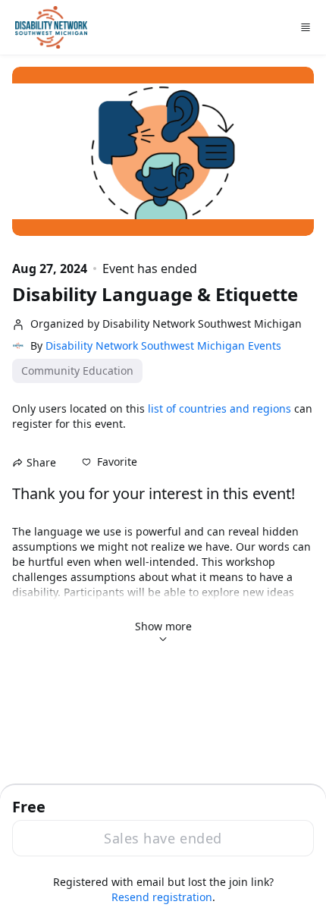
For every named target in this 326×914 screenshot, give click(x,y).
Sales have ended (162, 838)
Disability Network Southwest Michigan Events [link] (163, 346)
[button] (109, 462)
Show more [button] (163, 626)
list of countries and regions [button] (219, 408)
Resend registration (161, 897)
